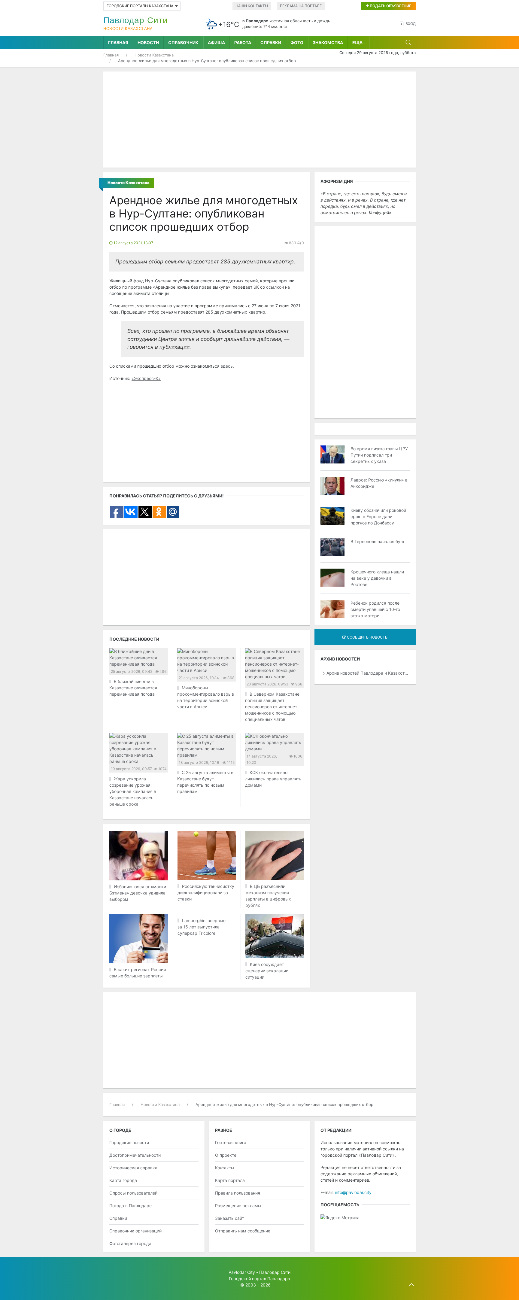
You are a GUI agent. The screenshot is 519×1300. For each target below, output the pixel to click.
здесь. (227, 366)
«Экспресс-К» (146, 378)
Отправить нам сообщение (242, 1230)
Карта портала (230, 1180)
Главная (118, 42)
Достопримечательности (135, 1155)
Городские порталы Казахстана (140, 6)
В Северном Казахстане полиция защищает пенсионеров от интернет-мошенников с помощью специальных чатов (272, 706)
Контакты (224, 1167)
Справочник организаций (135, 1230)
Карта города (123, 1180)
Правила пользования (237, 1192)
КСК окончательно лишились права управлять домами (273, 779)
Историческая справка (133, 1167)
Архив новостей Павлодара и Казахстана (368, 673)
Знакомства (328, 42)
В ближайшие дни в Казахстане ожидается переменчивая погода (133, 688)
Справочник (183, 42)
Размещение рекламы (238, 1205)
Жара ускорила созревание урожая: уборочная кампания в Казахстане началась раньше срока (132, 791)
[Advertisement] (259, 119)
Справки (270, 42)
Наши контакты (251, 6)
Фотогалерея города (130, 1243)
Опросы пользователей (133, 1192)
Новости (148, 42)
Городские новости (129, 1142)
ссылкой (275, 287)
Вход (410, 23)
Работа (242, 42)
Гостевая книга (230, 1142)
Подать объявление (390, 6)
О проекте (225, 1155)
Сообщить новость (366, 637)
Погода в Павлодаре (130, 1205)
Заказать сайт (229, 1218)
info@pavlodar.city (353, 1192)
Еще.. (358, 42)
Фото (296, 42)
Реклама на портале (301, 6)
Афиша (216, 42)
